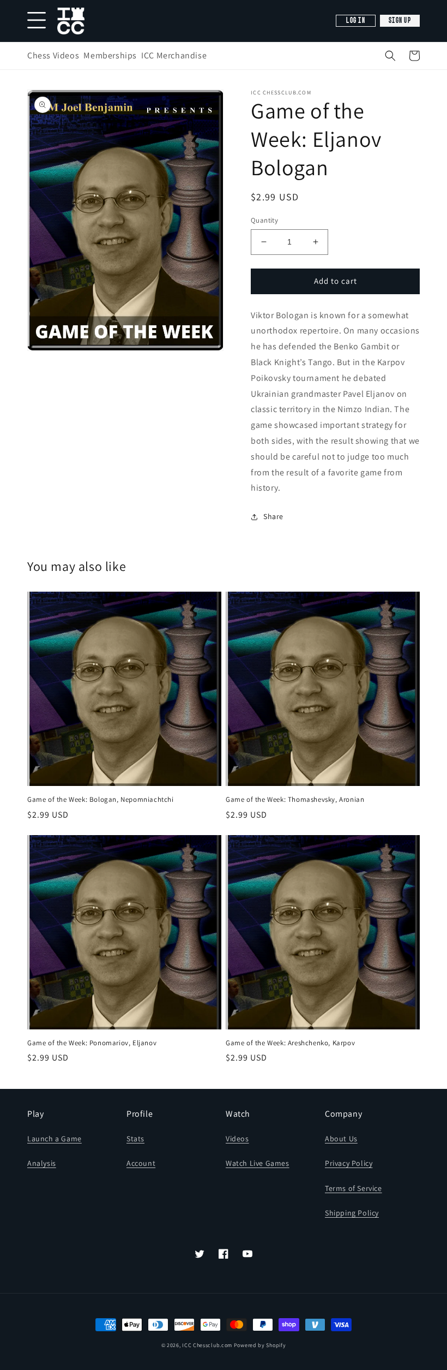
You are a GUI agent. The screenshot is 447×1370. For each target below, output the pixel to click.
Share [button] (273, 516)
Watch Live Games (257, 1163)
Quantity (264, 220)
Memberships (110, 55)
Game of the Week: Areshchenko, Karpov (290, 1043)
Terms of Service (353, 1188)
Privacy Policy (348, 1163)
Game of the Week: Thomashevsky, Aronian (295, 799)
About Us (341, 1138)
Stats (135, 1138)
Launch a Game (54, 1138)
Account (140, 1163)
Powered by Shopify (260, 1345)
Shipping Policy (352, 1213)
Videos (237, 1138)
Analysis (41, 1163)
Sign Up (400, 21)
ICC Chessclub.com (207, 1345)
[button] (390, 56)
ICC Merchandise (174, 55)
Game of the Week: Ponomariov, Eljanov (91, 1043)
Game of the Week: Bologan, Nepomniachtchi (100, 799)
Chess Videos (53, 55)
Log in (355, 21)
